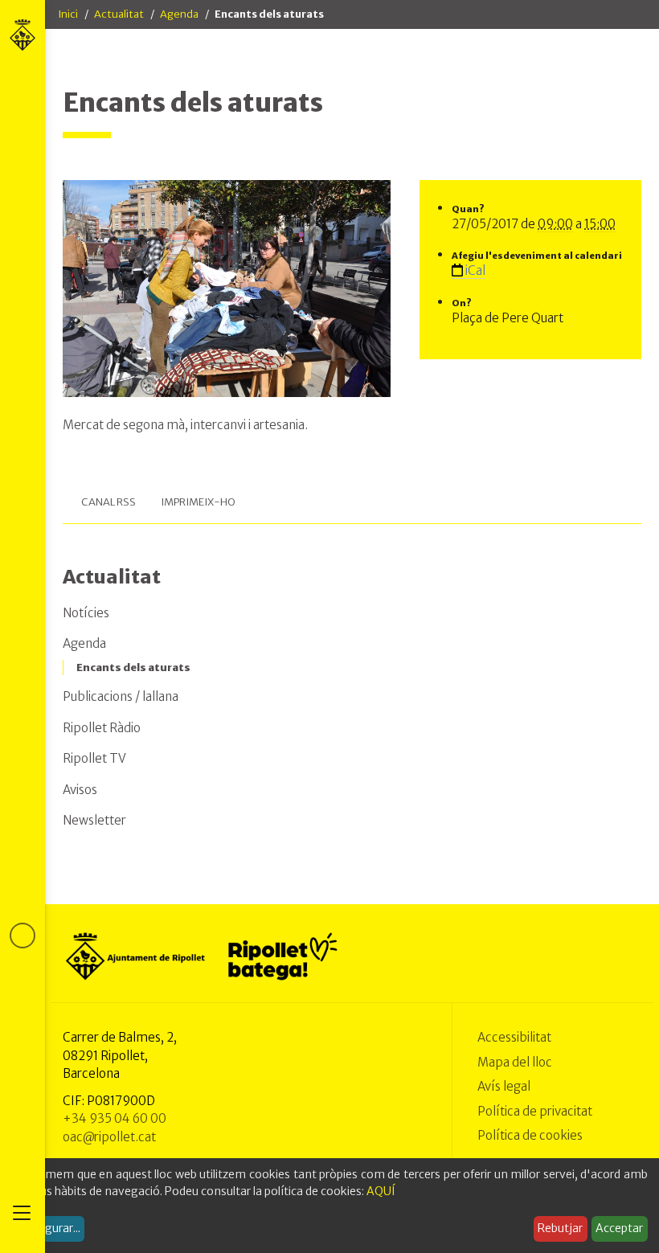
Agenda (179, 14)
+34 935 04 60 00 (114, 1118)
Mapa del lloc (514, 1062)
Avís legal (503, 1086)
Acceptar (619, 1228)
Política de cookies (530, 1135)
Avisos (80, 789)
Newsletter (94, 820)
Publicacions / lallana (120, 696)
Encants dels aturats (133, 667)
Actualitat (119, 14)
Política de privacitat (534, 1111)
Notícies (86, 612)
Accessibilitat (514, 1037)
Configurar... (48, 1228)
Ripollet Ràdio (102, 727)
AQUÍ (380, 1191)
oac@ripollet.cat (109, 1136)
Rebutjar (560, 1228)
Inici (68, 14)
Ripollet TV (94, 758)
